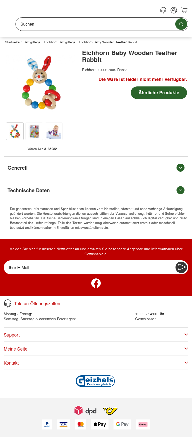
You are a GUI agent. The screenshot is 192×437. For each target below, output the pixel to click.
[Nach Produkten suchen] (181, 24)
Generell (18, 167)
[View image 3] (53, 131)
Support (12, 335)
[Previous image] (13, 85)
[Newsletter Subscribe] (181, 267)
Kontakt (11, 363)
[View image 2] (34, 131)
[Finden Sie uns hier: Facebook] (96, 283)
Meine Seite (16, 349)
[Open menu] (7, 24)
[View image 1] (15, 131)
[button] (40, 83)
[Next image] (68, 85)
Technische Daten (29, 190)
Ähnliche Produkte (158, 92)
